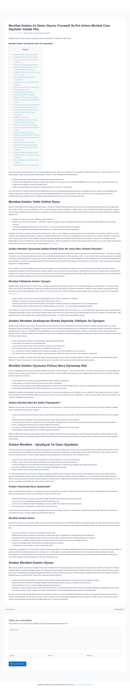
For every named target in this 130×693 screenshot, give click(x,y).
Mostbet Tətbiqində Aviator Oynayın (26, 64)
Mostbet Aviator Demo (21, 89)
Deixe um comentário (16, 33)
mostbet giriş (53, 243)
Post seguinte (120, 609)
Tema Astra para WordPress (83, 684)
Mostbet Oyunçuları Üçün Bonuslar (26, 97)
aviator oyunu (13, 293)
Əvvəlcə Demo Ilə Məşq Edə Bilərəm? (27, 104)
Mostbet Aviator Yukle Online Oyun (25, 54)
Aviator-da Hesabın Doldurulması (25, 107)
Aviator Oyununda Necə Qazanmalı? (26, 87)
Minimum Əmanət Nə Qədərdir (24, 94)
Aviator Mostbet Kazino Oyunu (24, 92)
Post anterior (9, 609)
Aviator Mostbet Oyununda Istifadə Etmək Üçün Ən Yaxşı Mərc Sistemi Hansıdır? (26, 59)
